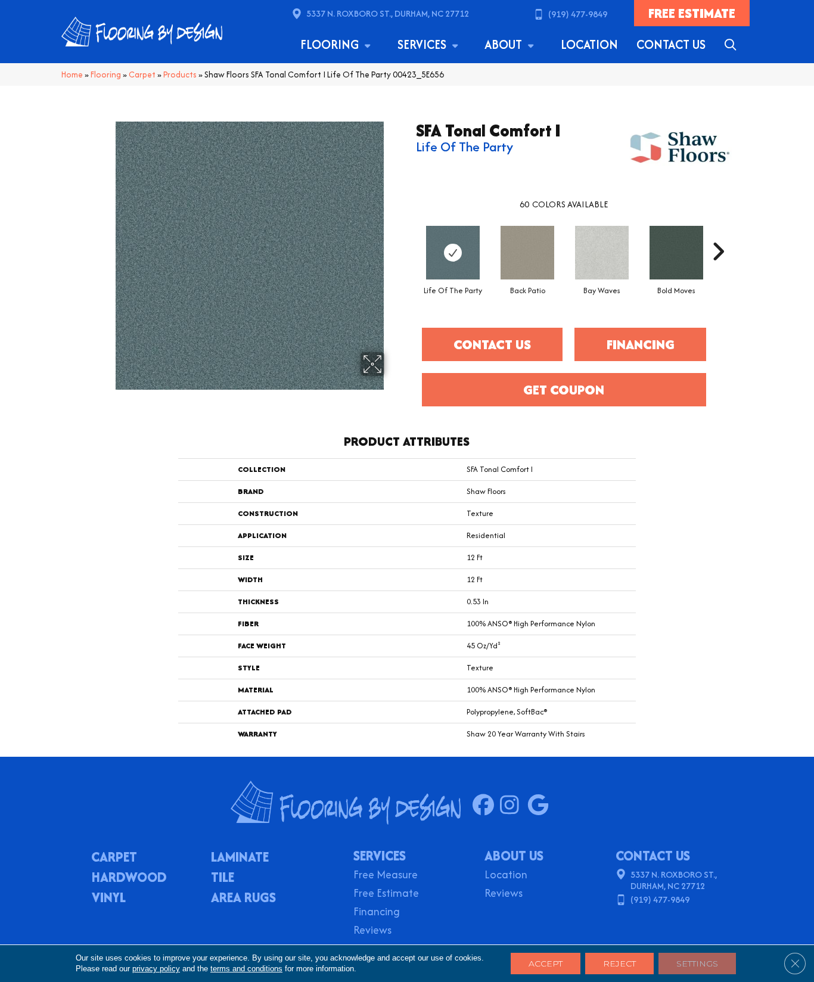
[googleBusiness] (540, 805)
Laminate (240, 858)
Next (718, 234)
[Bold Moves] (676, 252)
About (504, 44)
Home (72, 74)
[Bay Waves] (602, 252)
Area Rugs (243, 898)
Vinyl (109, 898)
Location (589, 44)
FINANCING (641, 344)
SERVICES (379, 855)
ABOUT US (513, 855)
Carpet (142, 74)
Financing (376, 912)
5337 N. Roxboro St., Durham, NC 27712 (387, 13)
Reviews (372, 931)
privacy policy (156, 968)
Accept (546, 963)
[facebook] (486, 805)
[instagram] (513, 805)
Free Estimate (386, 894)
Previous (410, 234)
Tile (222, 878)
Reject (619, 963)
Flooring (331, 44)
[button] (732, 44)
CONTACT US (653, 855)
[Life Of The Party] (453, 252)
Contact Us (671, 44)
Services (423, 44)
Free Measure (385, 875)
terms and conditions (246, 968)
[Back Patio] (527, 252)
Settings (697, 963)
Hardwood (129, 878)
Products (180, 74)
